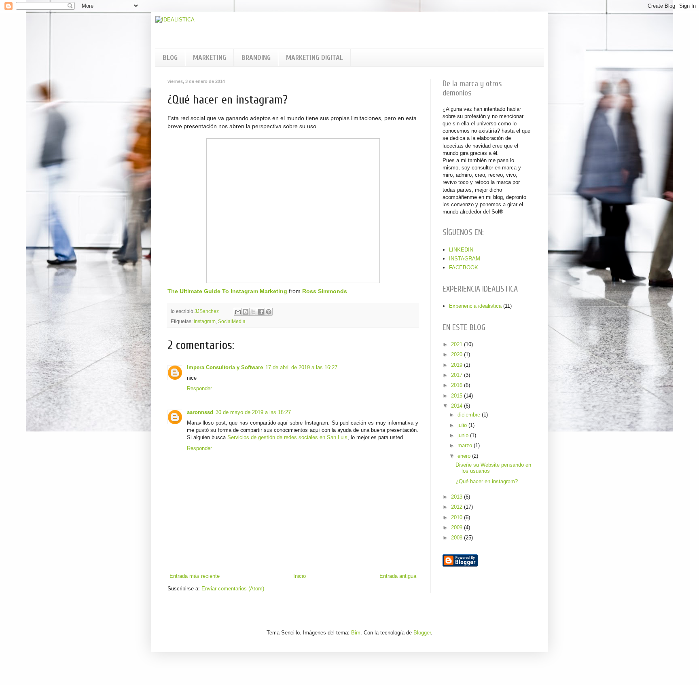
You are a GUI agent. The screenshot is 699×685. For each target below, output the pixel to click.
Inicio (299, 576)
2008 (457, 538)
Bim (355, 633)
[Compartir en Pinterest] (269, 312)
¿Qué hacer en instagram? (486, 481)
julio (463, 425)
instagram (205, 321)
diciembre (470, 415)
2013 (457, 497)
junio (464, 435)
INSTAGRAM (464, 259)
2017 (457, 375)
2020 (457, 354)
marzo (466, 445)
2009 (457, 527)
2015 (457, 396)
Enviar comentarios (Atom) (232, 589)
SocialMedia (232, 321)
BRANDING (256, 57)
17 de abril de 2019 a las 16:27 (301, 367)
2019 (457, 365)
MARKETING (209, 57)
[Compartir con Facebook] (261, 312)
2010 (457, 517)
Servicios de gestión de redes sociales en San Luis (287, 437)
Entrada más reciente (194, 576)
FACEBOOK (463, 267)
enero (465, 456)
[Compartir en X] (253, 312)
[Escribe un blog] (245, 312)
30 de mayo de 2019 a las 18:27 (253, 412)
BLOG (170, 57)
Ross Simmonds (324, 291)
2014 (457, 406)
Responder (199, 388)
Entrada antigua (397, 576)
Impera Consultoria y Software (225, 367)
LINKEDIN (461, 250)
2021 (457, 344)
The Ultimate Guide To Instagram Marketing (227, 291)
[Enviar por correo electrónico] (238, 312)
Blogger (422, 633)
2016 (457, 385)
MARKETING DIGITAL (314, 57)
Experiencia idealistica (475, 306)
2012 (457, 507)
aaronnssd (200, 412)
